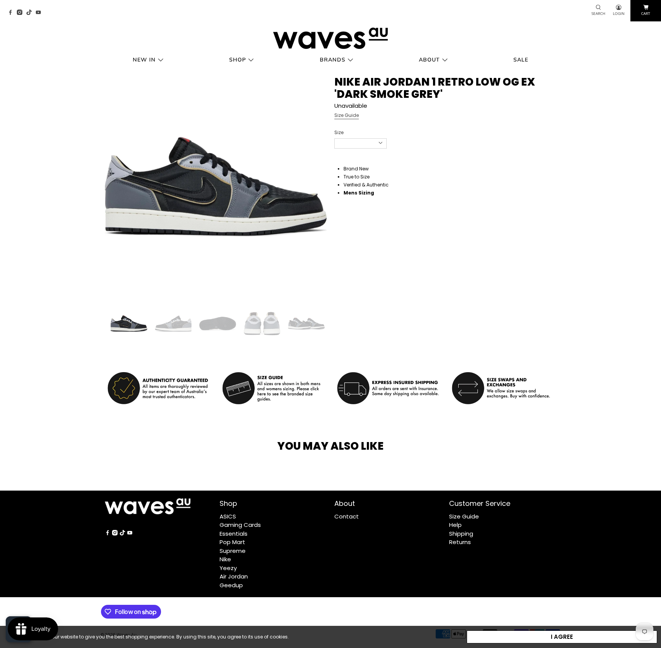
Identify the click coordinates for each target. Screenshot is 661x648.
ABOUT (429, 59)
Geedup (231, 585)
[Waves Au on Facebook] (12, 12)
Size (339, 132)
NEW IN (144, 59)
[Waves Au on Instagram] (21, 12)
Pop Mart (232, 542)
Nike (225, 559)
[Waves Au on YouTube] (40, 12)
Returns (460, 542)
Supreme (233, 551)
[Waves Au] (330, 38)
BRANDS (332, 59)
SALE (520, 59)
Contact (346, 516)
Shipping (461, 534)
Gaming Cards (240, 525)
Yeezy (228, 568)
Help (455, 525)
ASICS (228, 516)
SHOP (237, 59)
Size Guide (346, 115)
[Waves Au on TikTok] (31, 12)
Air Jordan (234, 576)
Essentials (233, 534)
